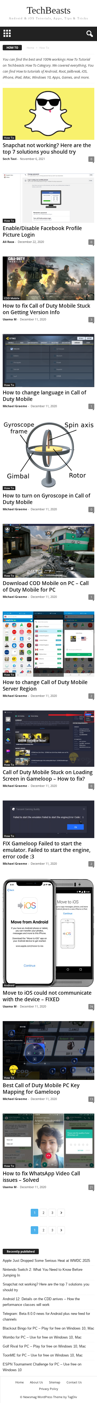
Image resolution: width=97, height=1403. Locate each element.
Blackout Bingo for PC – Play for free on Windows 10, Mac (48, 1328)
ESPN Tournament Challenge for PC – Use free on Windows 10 (42, 1367)
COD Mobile (11, 298)
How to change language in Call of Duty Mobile (44, 396)
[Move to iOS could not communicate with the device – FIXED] (48, 932)
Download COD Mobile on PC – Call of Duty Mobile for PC (46, 586)
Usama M (9, 319)
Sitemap (54, 1382)
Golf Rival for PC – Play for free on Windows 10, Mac (44, 1346)
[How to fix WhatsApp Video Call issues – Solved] (48, 1141)
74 (91, 1007)
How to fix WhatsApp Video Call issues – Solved (41, 1176)
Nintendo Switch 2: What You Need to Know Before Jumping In (42, 1272)
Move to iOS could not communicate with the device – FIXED (47, 996)
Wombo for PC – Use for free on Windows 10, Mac (42, 1337)
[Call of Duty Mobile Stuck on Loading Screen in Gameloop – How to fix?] (48, 738)
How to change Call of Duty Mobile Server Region (45, 685)
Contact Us (74, 1382)
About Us (36, 1382)
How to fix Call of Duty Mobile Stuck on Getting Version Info (46, 309)
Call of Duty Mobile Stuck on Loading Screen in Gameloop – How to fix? (48, 775)
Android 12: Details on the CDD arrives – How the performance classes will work (41, 1302)
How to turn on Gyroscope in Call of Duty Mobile (46, 499)
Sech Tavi (9, 159)
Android (9, 985)
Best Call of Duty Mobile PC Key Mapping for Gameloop (41, 1088)
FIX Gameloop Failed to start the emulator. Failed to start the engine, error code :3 (47, 850)
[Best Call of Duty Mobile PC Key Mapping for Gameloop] (48, 1050)
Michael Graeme (15, 406)
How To (9, 138)
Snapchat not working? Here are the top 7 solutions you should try (47, 148)
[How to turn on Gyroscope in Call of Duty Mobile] (48, 455)
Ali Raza (8, 242)
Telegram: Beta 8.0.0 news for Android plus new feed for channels (46, 1316)
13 (91, 1099)
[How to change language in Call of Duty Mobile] (48, 360)
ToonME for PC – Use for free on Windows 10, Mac (43, 1355)
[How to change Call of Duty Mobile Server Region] (48, 643)
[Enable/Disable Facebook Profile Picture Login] (48, 198)
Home (30, 48)
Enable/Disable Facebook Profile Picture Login (42, 231)
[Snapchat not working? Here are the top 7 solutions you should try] (48, 114)
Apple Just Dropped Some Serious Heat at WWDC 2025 (46, 1261)
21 (91, 1187)
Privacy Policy (48, 1389)
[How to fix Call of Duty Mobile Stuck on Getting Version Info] (48, 278)
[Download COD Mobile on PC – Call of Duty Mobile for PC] (48, 551)
